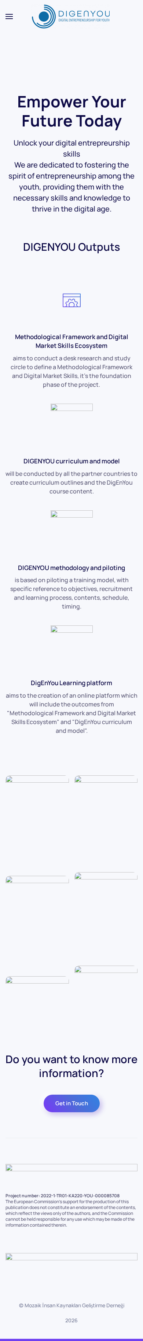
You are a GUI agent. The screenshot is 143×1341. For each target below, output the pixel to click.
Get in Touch (71, 1103)
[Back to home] (71, 16)
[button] (9, 16)
